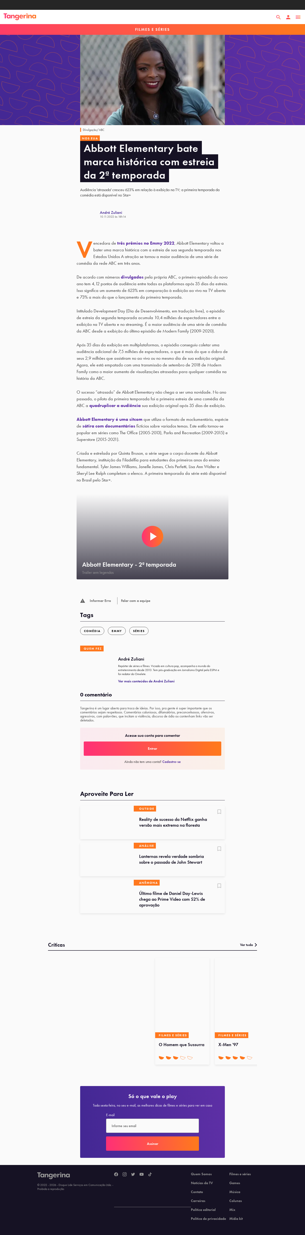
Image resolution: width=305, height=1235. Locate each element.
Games (234, 1183)
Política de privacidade (208, 1219)
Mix (232, 1210)
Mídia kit (236, 1219)
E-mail (110, 1115)
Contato (197, 1192)
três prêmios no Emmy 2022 (145, 243)
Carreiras (198, 1201)
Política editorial (203, 1210)
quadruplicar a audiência (115, 405)
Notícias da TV (202, 1183)
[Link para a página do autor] (90, 214)
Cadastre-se (171, 761)
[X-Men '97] (242, 998)
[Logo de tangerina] (20, 17)
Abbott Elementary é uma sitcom (109, 419)
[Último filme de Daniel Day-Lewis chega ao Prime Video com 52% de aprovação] (107, 896)
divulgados (132, 277)
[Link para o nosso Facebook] (116, 1174)
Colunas (235, 1201)
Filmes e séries (240, 1174)
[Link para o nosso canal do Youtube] (142, 1174)
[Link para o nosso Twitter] (133, 1174)
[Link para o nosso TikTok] (150, 1174)
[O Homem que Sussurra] (182, 998)
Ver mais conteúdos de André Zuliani (146, 681)
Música (234, 1192)
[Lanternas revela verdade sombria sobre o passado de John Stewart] (107, 859)
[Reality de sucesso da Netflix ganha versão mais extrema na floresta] (107, 822)
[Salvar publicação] (219, 812)
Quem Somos (201, 1174)
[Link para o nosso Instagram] (125, 1174)
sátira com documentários (108, 426)
